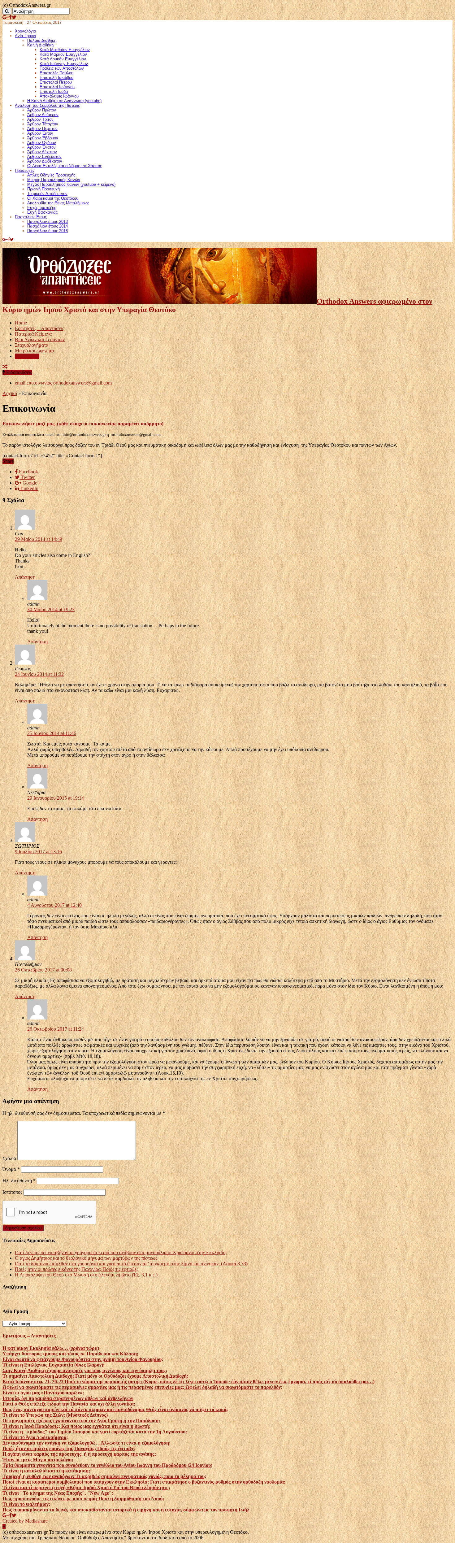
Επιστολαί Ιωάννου (57, 87)
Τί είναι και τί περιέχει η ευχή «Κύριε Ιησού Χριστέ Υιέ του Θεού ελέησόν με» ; (86, 1487)
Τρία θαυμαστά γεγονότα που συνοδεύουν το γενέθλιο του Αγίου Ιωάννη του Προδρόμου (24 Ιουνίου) (107, 1465)
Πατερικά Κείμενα (33, 334)
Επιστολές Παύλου (56, 73)
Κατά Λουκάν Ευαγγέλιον (63, 59)
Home (21, 322)
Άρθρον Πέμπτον (42, 128)
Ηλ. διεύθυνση (19, 1180)
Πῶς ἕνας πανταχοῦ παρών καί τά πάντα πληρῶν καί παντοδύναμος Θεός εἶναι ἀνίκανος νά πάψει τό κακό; (115, 1409)
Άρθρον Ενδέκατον (44, 156)
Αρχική (9, 393)
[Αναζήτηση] (6, 11)
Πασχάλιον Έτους (31, 217)
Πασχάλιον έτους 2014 (47, 226)
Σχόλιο (9, 1158)
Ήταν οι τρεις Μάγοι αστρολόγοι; (37, 1459)
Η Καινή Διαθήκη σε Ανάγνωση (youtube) (64, 100)
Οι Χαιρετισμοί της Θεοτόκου (52, 198)
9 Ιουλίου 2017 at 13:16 (38, 851)
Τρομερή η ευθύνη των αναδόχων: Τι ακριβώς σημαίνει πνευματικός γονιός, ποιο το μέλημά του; (104, 1476)
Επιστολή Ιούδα (54, 91)
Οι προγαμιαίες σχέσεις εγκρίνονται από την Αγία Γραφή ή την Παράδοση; (81, 1420)
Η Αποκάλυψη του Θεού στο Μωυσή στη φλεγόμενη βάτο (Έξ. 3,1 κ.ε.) (86, 1274)
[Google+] (5, 17)
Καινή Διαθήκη (40, 45)
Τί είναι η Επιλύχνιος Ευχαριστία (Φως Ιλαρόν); (53, 1364)
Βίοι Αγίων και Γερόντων (40, 339)
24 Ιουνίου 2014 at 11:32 (39, 674)
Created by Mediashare (25, 1520)
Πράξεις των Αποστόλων (62, 68)
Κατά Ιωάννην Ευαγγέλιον (64, 63)
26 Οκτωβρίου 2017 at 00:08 (43, 969)
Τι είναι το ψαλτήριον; (26, 1504)
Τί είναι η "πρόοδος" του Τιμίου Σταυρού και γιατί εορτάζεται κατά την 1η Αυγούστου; (94, 1431)
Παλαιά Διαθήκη (41, 40)
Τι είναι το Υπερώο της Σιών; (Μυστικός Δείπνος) (55, 1415)
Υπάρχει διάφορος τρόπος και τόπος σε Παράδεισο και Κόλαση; (70, 1353)
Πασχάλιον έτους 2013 (47, 221)
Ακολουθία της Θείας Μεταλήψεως (58, 203)
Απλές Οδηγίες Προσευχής (51, 175)
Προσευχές (24, 170)
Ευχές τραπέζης (41, 207)
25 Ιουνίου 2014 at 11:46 (51, 733)
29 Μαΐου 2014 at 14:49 (38, 539)
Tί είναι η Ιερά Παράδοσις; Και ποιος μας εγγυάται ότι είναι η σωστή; (76, 1426)
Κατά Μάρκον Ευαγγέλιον (63, 54)
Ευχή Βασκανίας (42, 212)
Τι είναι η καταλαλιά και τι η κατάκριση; (46, 1470)
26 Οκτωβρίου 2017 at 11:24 (55, 1029)
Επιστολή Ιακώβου (56, 77)
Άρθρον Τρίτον (40, 119)
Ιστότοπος (12, 1192)
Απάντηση (25, 577)
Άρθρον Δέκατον (42, 152)
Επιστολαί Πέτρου (56, 82)
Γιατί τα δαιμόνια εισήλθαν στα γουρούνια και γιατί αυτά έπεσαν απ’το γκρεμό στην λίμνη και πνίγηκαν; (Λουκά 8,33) (131, 1263)
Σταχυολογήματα (31, 345)
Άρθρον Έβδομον (42, 138)
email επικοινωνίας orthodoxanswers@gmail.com (63, 382)
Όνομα (11, 1169)
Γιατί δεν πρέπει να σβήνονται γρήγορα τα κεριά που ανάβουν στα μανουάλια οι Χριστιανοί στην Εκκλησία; (121, 1252)
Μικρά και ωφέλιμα (34, 350)
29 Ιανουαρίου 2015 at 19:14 (55, 798)
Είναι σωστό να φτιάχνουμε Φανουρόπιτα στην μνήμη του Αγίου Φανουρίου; (82, 1359)
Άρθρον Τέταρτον (42, 124)
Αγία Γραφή (25, 35)
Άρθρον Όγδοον (41, 142)
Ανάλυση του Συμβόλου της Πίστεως (47, 105)
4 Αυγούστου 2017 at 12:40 (54, 905)
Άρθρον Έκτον (40, 133)
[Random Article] (4, 366)
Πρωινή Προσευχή (43, 189)
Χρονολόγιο (25, 31)
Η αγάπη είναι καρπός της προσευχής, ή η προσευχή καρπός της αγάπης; (79, 1454)
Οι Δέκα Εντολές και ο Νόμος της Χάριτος (64, 165)
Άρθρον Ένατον (41, 147)
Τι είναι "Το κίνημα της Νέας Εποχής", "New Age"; (57, 1493)
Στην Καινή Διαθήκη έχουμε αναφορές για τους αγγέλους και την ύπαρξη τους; (84, 1370)
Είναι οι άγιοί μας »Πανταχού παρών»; (43, 1392)
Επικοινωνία (27, 356)
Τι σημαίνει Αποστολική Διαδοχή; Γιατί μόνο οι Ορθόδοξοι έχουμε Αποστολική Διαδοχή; (95, 1376)
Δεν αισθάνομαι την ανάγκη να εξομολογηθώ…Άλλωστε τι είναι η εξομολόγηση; (86, 1442)
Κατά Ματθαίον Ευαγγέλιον (65, 49)
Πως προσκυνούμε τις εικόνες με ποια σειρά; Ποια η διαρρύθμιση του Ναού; (83, 1498)
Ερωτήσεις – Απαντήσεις (39, 328)
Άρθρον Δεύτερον (42, 114)
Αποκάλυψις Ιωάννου (59, 96)
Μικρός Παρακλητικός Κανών (53, 179)
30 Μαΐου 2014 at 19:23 (51, 609)
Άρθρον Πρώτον (41, 110)
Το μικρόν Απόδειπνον (47, 193)
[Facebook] (10, 17)
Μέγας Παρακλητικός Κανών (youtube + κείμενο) (71, 184)
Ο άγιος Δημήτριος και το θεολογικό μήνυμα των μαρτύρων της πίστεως (86, 1258)
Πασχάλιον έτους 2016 (47, 230)
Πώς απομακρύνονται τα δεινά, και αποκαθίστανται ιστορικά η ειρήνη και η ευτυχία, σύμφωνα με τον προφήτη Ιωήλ (125, 1509)
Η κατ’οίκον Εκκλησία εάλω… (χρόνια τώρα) (50, 1348)
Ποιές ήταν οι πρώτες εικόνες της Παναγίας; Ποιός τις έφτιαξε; (76, 1269)
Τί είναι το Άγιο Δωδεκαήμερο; (35, 1437)
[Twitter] (14, 17)
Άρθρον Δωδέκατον (44, 161)
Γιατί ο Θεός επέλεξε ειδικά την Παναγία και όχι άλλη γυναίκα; (68, 1403)
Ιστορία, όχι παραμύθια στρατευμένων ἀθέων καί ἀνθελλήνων (67, 1398)
